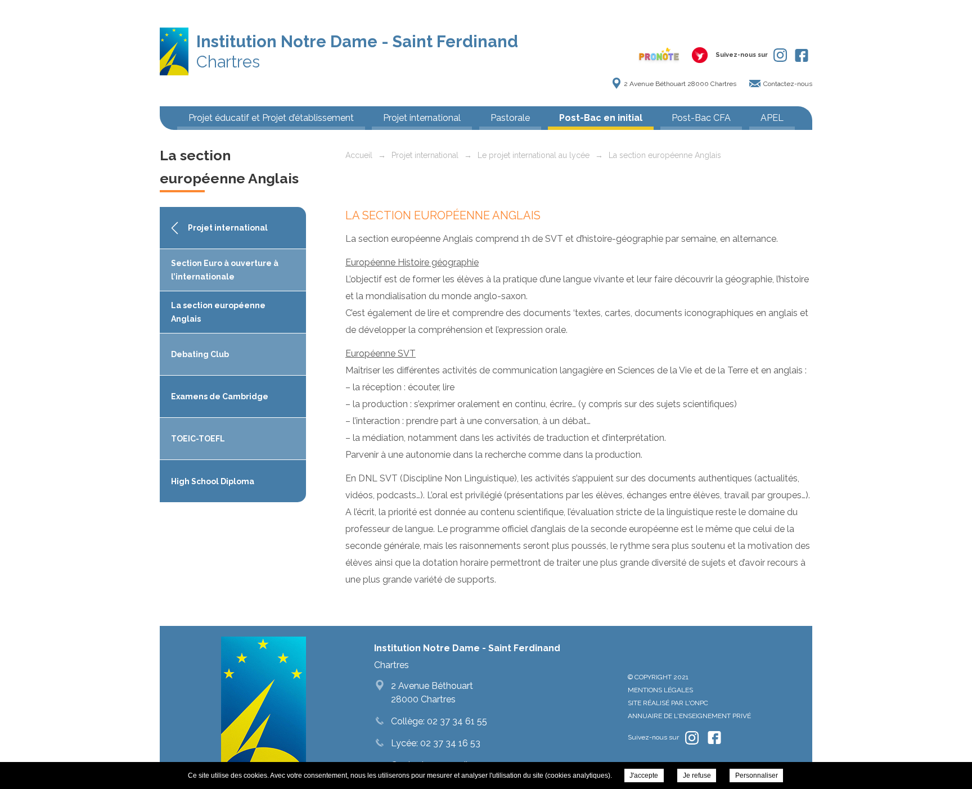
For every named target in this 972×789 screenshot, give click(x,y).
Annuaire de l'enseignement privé (689, 716)
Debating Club (200, 354)
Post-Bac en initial (600, 117)
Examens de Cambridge (219, 396)
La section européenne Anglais (218, 312)
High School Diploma (212, 481)
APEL (772, 117)
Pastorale (510, 117)
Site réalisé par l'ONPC (668, 703)
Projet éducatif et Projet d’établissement (271, 117)
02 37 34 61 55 (456, 721)
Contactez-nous (787, 84)
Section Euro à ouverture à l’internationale (224, 270)
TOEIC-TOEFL (198, 438)
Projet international (422, 117)
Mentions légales (660, 690)
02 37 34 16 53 (449, 743)
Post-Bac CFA (701, 117)
